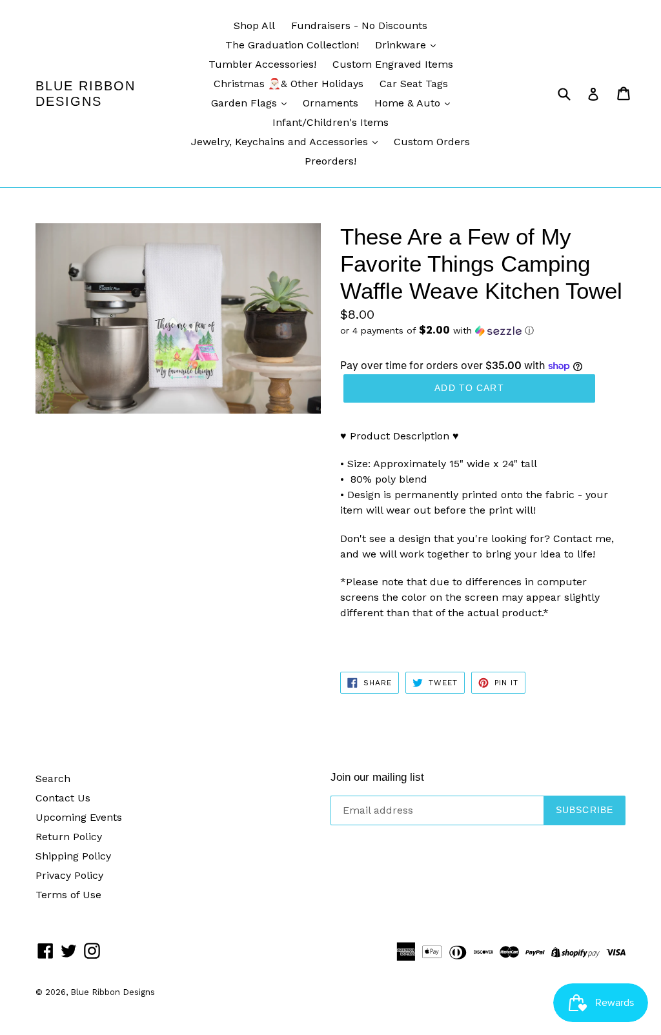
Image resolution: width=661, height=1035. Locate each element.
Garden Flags (245, 103)
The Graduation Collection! (292, 45)
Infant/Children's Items (330, 122)
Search (53, 778)
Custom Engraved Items (392, 64)
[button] (482, 330)
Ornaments (330, 103)
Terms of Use (68, 895)
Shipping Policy (73, 856)
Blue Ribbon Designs (86, 93)
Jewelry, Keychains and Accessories (281, 142)
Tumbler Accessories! (262, 64)
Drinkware (402, 45)
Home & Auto (408, 103)
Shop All (254, 25)
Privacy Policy (69, 875)
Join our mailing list (377, 777)
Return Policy (69, 836)
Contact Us (63, 798)
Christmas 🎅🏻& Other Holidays (288, 83)
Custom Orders (432, 142)
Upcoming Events (79, 817)
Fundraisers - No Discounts (359, 25)
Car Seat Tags (414, 83)
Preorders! (330, 161)
